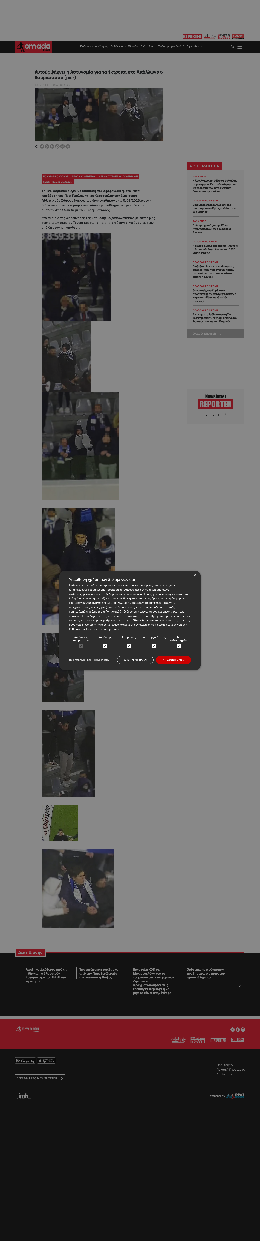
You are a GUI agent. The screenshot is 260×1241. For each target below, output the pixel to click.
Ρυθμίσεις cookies (80, 629)
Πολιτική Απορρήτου (106, 629)
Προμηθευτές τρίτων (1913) (162, 603)
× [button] (195, 575)
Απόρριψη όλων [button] (135, 659)
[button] (89, 660)
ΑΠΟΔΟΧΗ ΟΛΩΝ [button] (173, 659)
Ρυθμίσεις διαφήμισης (82, 624)
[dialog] (130, 620)
